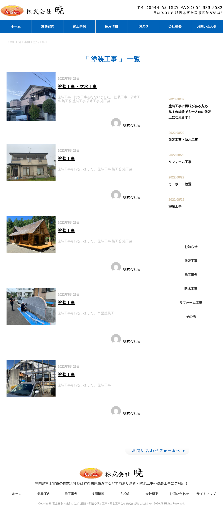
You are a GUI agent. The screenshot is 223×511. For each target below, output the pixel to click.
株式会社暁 (131, 125)
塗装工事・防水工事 (77, 86)
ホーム (16, 26)
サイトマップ (206, 494)
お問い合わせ (207, 26)
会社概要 (175, 26)
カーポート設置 (180, 184)
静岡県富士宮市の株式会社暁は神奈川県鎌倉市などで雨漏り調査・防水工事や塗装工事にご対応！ (111, 483)
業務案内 (47, 26)
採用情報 (111, 26)
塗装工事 (66, 111)
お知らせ (191, 247)
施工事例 (79, 26)
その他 (191, 316)
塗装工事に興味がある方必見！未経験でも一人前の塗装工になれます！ (190, 111)
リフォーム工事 (180, 162)
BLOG (143, 26)
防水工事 (84, 111)
